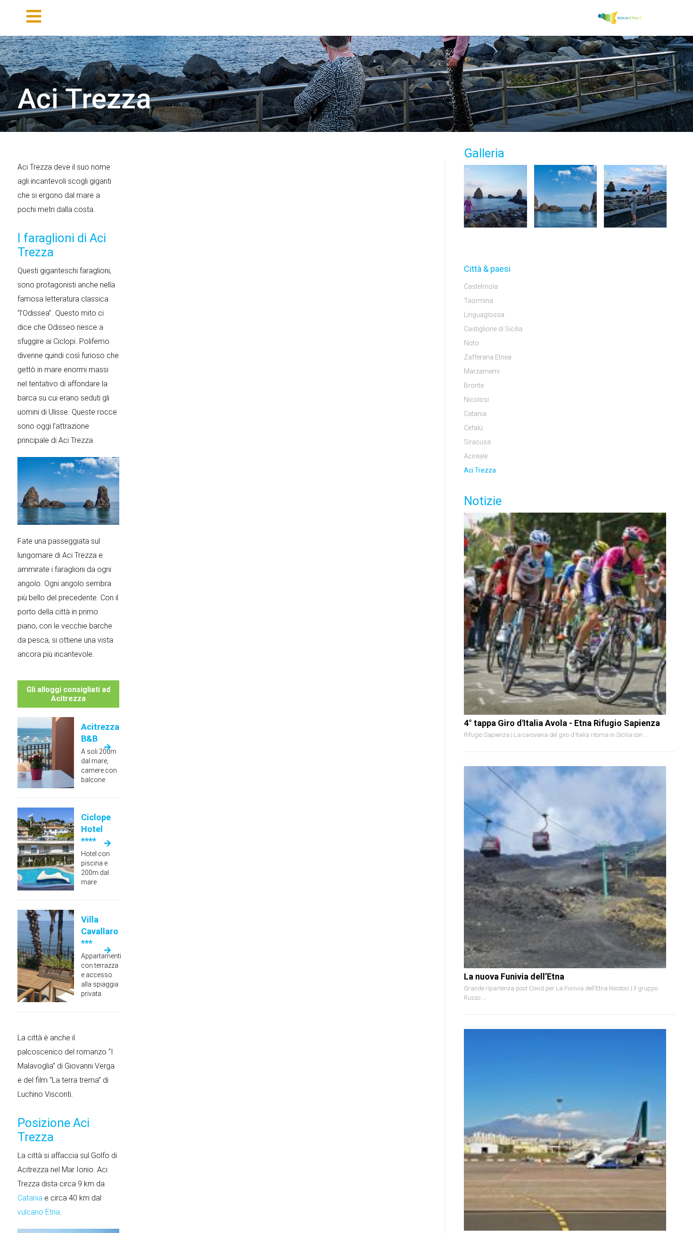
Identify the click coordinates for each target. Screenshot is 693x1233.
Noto (471, 343)
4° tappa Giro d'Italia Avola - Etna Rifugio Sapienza (562, 723)
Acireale (475, 456)
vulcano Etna (38, 1212)
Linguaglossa (484, 314)
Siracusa (477, 442)
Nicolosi (476, 399)
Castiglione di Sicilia (493, 329)
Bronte (474, 385)
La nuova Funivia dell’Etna (514, 976)
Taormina (478, 300)
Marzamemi (482, 371)
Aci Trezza (480, 470)
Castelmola (481, 286)
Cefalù (473, 428)
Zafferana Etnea (488, 357)
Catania (29, 1197)
